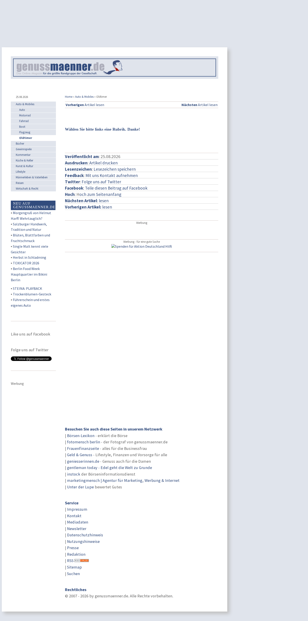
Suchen (73, 573)
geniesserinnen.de (83, 461)
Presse (73, 547)
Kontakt (74, 515)
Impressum (77, 509)
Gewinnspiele (24, 149)
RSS (70, 560)
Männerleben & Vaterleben (32, 177)
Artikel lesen (85, 104)
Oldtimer (25, 138)
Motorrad (25, 115)
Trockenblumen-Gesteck (32, 294)
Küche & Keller (24, 160)
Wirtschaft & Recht (27, 188)
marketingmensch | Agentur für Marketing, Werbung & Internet (123, 480)
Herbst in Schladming (29, 257)
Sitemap (74, 567)
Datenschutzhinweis (85, 534)
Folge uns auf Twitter (101, 181)
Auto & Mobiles (84, 97)
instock (73, 474)
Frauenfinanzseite (83, 448)
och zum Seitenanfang (100, 194)
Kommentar (23, 155)
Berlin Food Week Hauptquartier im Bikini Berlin (29, 274)
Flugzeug (24, 132)
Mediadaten (77, 522)
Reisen (20, 183)
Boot (22, 127)
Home (68, 97)
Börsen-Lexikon (80, 435)
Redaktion (76, 554)
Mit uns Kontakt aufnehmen (111, 175)
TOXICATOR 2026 (26, 263)
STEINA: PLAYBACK (27, 288)
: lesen (87, 200)
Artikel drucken (103, 162)
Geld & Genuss (79, 454)
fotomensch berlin (83, 441)
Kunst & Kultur (24, 166)
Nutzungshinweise (83, 541)
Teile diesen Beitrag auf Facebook (116, 188)
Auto (22, 110)
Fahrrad (24, 121)
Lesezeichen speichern (115, 169)
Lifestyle (20, 172)
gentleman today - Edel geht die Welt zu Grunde (109, 467)
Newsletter (76, 528)
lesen (88, 207)
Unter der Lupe (80, 487)
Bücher (20, 143)
